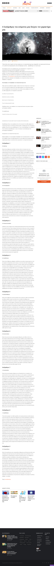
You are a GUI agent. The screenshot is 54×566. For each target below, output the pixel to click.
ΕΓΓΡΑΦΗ (44, 181)
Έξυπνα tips (27, 537)
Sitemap (38, 542)
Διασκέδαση (22, 537)
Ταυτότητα (39, 537)
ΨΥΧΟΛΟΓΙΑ (15, 61)
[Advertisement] (18, 513)
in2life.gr (47, 538)
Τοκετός (21, 544)
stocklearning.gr (48, 542)
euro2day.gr (48, 540)
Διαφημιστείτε (39, 535)
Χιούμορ (24, 544)
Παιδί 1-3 (30, 539)
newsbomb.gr (8, 479)
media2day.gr (48, 543)
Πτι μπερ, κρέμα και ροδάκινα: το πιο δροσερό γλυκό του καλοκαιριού (12, 552)
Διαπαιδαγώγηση (28, 535)
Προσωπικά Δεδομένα (39, 545)
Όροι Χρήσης (39, 540)
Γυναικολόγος (22, 535)
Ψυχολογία (29, 544)
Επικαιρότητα (22, 539)
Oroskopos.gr (12, 76)
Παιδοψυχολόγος (22, 542)
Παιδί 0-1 (26, 539)
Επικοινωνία (39, 539)
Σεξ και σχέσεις (29, 542)
